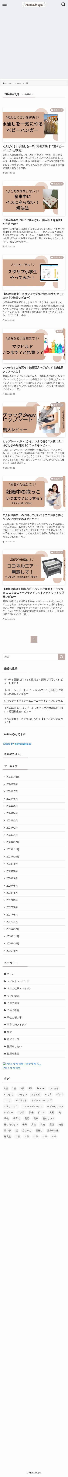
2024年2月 (12, 827)
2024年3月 (12, 820)
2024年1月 (12, 835)
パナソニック (11, 1106)
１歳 (27, 1136)
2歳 (14, 1088)
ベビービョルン (55, 1106)
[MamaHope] (34, 4)
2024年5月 (12, 806)
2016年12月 (12, 929)
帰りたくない (11, 1124)
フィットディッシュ (32, 1106)
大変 (51, 1112)
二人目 (21, 1112)
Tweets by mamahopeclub (17, 743)
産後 (51, 1124)
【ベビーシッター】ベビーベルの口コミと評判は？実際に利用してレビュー (33, 692)
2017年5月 (12, 914)
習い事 (7, 1130)
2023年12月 (12, 842)
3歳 (22, 1088)
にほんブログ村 (11, 1068)
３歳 (45, 1136)
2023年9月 (12, 864)
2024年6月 (12, 798)
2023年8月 (12, 871)
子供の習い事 (14, 1017)
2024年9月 (12, 784)
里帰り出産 (13, 1053)
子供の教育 (13, 1010)
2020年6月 (12, 878)
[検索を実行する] (61, 657)
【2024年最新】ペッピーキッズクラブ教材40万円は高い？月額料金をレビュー (33, 710)
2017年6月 (12, 907)
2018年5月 (12, 892)
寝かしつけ (48, 1118)
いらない (22, 1094)
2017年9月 (12, 900)
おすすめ (35, 1094)
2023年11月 (12, 849)
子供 (6, 1118)
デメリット (21, 1100)
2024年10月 (12, 777)
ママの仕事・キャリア (19, 988)
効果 (31, 1112)
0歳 (6, 1088)
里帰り (39, 1130)
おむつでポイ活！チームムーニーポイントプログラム (33, 700)
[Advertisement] (34, 44)
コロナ (7, 1100)
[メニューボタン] (4, 4)
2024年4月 (12, 813)
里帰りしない (14, 1046)
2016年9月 (12, 950)
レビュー (8, 1112)
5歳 (30, 1088)
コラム (10, 974)
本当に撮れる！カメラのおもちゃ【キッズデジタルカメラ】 (33, 720)
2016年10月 (12, 943)
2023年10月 (12, 856)
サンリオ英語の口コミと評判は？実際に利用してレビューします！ (33, 681)
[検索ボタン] (63, 4)
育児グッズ (13, 1039)
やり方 (48, 1094)
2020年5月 (12, 885)
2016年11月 (12, 936)
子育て (16, 1118)
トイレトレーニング (18, 981)
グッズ (59, 1094)
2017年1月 (12, 922)
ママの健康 (13, 995)
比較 (42, 1124)
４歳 (54, 1136)
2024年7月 (12, 791)
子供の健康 (13, 1003)
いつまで (8, 1094)
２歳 (36, 1136)
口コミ (41, 1112)
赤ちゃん (26, 1130)
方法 (33, 1124)
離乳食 (7, 1136)
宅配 (27, 1118)
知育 (9, 1032)
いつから (54, 1088)
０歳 (17, 1136)
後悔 (24, 1124)
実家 (36, 1118)
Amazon (41, 1088)
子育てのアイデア (17, 1024)
